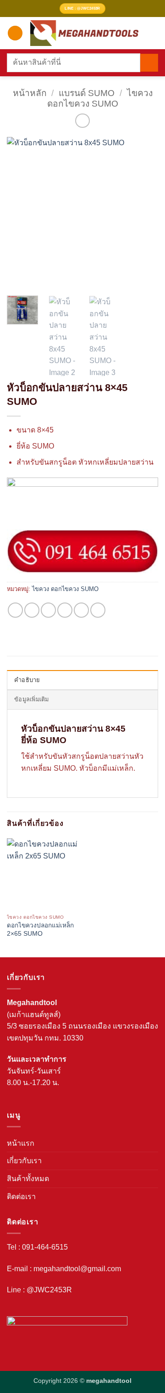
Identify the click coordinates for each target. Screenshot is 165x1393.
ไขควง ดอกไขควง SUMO (65, 589)
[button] (15, 33)
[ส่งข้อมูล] (149, 63)
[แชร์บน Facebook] (31, 610)
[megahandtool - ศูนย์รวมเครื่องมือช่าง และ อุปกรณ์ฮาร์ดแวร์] (84, 33)
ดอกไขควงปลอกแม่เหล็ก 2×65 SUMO (40, 929)
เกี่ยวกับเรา (24, 1161)
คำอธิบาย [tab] (27, 680)
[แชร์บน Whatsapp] (15, 610)
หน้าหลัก (30, 93)
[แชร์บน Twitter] (48, 610)
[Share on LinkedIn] (97, 610)
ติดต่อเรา (21, 1196)
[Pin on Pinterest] (81, 610)
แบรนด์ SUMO (87, 93)
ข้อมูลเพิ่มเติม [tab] (31, 699)
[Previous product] (82, 121)
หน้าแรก (20, 1143)
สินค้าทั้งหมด (28, 1179)
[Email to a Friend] (64, 610)
